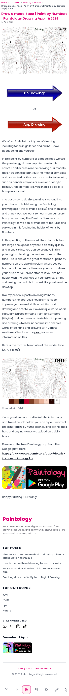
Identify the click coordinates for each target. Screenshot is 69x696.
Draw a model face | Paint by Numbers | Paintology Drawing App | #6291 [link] (33, 7)
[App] (16, 689)
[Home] (6, 689)
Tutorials (15, 2)
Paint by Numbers (32, 2)
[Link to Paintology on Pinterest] (11, 626)
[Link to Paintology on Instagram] (18, 626)
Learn (4, 2)
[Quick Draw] (56, 689)
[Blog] (46, 689)
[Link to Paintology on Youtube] (5, 626)
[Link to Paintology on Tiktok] (25, 626)
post (37, 332)
